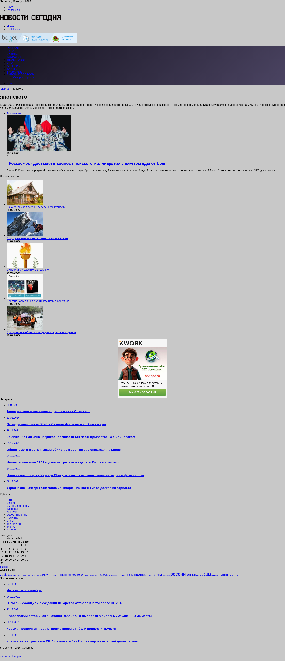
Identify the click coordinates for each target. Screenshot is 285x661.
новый (130, 574)
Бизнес (12, 53)
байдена (12, 575)
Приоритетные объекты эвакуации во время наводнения (41, 332)
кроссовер (77, 574)
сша (207, 574)
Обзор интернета (23, 77)
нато (109, 575)
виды (19, 575)
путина (157, 574)
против (139, 574)
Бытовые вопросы (20, 74)
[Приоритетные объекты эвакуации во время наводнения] (25, 329)
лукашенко (89, 575)
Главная (5, 88)
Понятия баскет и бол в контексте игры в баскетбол (38, 301)
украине (216, 575)
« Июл (4, 566)
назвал (103, 574)
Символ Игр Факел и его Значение (28, 269)
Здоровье (14, 56)
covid (4, 574)
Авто (10, 50)
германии (26, 575)
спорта (199, 575)
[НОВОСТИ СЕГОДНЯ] (30, 20)
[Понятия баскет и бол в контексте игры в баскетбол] (25, 298)
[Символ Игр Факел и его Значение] (25, 266)
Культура (13, 65)
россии (178, 574)
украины (226, 574)
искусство (65, 574)
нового (115, 575)
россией (166, 575)
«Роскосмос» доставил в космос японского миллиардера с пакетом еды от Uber (86, 163)
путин (148, 575)
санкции (191, 575)
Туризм (12, 68)
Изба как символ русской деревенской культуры (36, 207)
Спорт (11, 62)
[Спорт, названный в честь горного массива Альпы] (25, 235)
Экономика (15, 71)
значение (53, 575)
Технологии (16, 59)
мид (96, 575)
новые (122, 575)
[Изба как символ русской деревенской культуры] (25, 204)
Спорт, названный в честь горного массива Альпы (37, 238)
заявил (44, 574)
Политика (12, 517)
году (38, 575)
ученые (235, 575)
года (33, 575)
